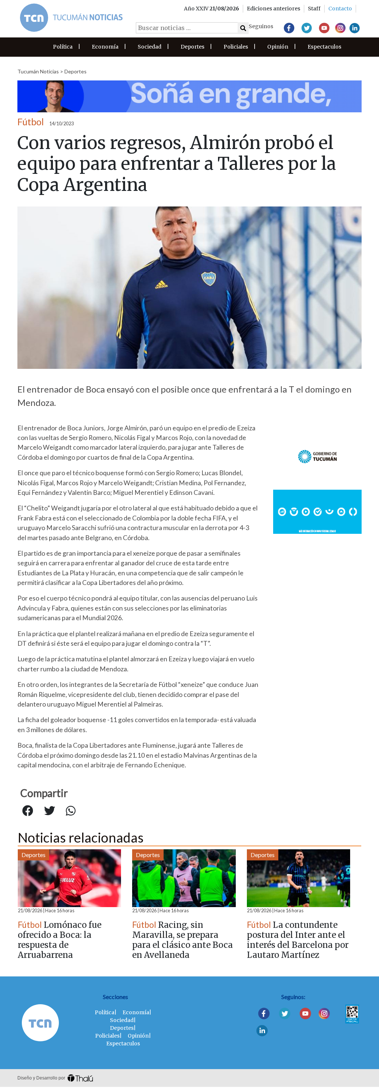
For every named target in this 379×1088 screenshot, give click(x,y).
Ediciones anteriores (273, 8)
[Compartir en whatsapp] (70, 811)
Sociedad (149, 46)
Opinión (277, 46)
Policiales (236, 46)
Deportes (192, 46)
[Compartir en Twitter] (49, 811)
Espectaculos (324, 46)
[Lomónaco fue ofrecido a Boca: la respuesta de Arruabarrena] (69, 878)
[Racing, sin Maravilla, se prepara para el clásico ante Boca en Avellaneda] (183, 878)
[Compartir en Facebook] (27, 811)
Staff (314, 8)
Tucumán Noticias (38, 71)
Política (63, 46)
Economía (105, 46)
